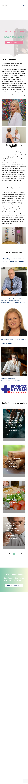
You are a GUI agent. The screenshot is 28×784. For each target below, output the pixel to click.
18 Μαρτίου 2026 (8, 434)
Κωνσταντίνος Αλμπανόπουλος (13, 303)
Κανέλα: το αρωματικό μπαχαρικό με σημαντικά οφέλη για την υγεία (13, 461)
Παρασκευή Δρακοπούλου (11, 381)
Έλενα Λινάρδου (7, 343)
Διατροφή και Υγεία (10, 417)
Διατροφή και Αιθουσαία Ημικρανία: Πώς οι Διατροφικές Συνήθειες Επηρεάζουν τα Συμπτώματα (13, 530)
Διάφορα (18, 492)
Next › (2, 556)
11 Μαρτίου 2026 (8, 506)
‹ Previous (2, 554)
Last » (5, 556)
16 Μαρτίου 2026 (8, 470)
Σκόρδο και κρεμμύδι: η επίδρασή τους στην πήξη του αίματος (13, 497)
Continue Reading (13, 430)
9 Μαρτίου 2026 (8, 542)
